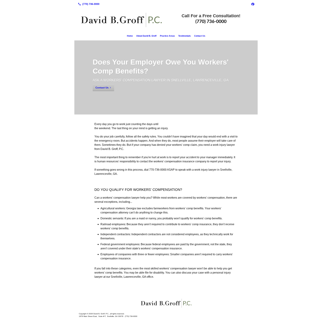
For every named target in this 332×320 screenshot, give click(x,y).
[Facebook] (252, 4)
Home (130, 36)
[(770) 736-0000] (88, 4)
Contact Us (199, 36)
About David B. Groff (146, 36)
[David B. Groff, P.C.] (166, 303)
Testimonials (184, 36)
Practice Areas (167, 36)
